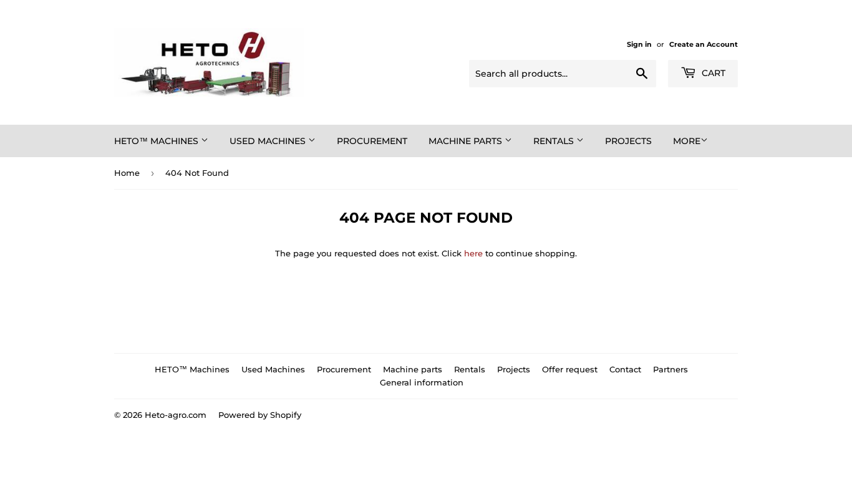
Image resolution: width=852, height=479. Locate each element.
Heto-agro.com (175, 415)
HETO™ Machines (157, 141)
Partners (670, 369)
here (473, 253)
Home (127, 173)
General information (421, 382)
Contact (625, 369)
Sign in (639, 44)
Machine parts (466, 141)
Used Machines (269, 141)
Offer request (570, 369)
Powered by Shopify (259, 415)
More (686, 141)
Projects (628, 141)
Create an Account (703, 44)
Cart (712, 73)
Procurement (372, 141)
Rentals (554, 141)
